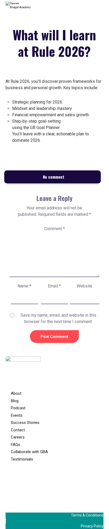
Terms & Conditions (87, 515)
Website (84, 286)
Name (24, 286)
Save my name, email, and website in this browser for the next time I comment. (58, 318)
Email (54, 286)
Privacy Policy (92, 526)
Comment (54, 228)
